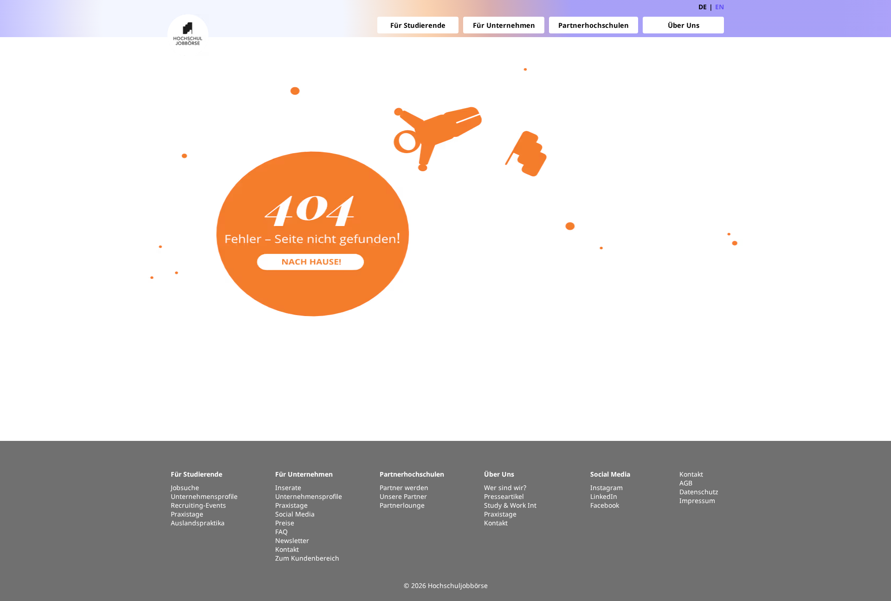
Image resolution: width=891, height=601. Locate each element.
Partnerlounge (402, 505)
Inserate (288, 487)
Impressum (697, 500)
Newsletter (292, 540)
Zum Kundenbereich (307, 558)
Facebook (604, 505)
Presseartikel (504, 496)
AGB (685, 482)
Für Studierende (418, 25)
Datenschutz (698, 491)
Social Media (295, 514)
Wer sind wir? (505, 487)
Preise (284, 522)
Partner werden (404, 487)
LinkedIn (603, 496)
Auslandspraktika (198, 522)
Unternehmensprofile (204, 496)
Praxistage (187, 514)
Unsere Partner (403, 496)
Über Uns (683, 25)
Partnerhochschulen (593, 25)
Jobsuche (185, 487)
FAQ (281, 531)
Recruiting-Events (198, 505)
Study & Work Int (510, 505)
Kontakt (287, 549)
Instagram (606, 487)
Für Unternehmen (504, 25)
